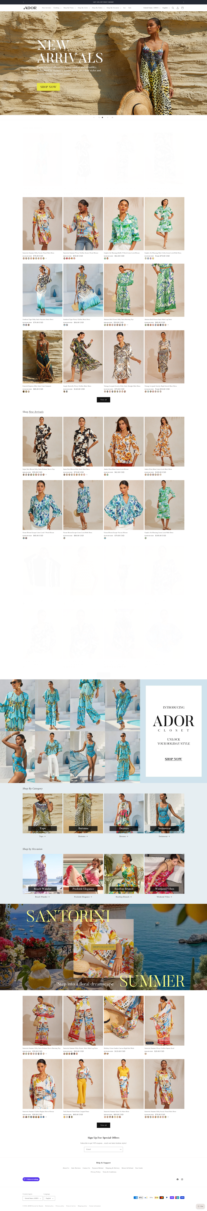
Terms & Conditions (109, 1172)
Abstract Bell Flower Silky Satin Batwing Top (118, 319)
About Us (66, 1168)
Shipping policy (82, 1206)
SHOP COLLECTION (103, 947)
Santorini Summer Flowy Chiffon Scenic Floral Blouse (80, 253)
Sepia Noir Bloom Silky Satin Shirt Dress (76, 469)
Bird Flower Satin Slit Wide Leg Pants (116, 661)
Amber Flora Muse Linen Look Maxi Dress (158, 469)
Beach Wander (41, 897)
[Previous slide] (94, 117)
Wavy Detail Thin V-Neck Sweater (115, 598)
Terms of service (71, 1206)
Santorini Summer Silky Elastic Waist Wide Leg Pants (80, 1048)
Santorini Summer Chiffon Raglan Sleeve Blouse (38, 1111)
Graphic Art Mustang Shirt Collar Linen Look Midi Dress (163, 253)
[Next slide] (107, 117)
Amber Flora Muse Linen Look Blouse (116, 469)
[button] (57, 8)
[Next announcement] (183, 2)
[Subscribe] (120, 1149)
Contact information (95, 1206)
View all (103, 400)
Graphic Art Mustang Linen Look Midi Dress (159, 532)
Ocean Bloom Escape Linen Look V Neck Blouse (38, 532)
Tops (41, 836)
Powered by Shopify (37, 1206)
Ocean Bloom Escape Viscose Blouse (116, 532)
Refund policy (49, 1206)
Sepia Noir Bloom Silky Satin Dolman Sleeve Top (39, 469)
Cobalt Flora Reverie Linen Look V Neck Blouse (160, 598)
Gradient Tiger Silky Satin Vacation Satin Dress (38, 319)
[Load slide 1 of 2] (99, 117)
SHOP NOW (103, 731)
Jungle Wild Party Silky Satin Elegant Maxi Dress (39, 188)
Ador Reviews (76, 1168)
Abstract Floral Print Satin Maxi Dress (75, 188)
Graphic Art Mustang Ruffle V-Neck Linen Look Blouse (122, 253)
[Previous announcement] (23, 2)
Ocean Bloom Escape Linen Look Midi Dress (77, 532)
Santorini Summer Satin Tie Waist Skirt (116, 1111)
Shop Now (103, 63)
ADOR (29, 1206)
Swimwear (163, 836)
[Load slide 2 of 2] (102, 117)
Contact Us (86, 1168)
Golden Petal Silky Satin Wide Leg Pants (158, 188)
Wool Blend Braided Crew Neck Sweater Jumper (78, 598)
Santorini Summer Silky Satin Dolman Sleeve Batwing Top (41, 1048)
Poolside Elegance (82, 897)
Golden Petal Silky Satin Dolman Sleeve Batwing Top (121, 188)
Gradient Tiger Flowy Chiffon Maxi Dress (76, 319)
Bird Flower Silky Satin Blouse (73, 661)
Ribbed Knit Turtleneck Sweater (33, 598)
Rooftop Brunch (122, 897)
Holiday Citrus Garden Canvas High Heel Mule (119, 1048)
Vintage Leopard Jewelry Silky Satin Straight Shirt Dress (122, 386)
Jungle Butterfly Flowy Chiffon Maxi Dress (77, 386)
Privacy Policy (96, 1172)
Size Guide (139, 1168)
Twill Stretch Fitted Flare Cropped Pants (76, 1111)
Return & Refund (127, 1168)
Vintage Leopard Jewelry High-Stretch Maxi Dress (161, 386)
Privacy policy (60, 1206)
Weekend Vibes (163, 897)
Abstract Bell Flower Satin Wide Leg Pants (158, 319)
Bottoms (81, 836)
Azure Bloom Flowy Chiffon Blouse (156, 661)
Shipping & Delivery (113, 1168)
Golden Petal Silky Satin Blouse (33, 661)
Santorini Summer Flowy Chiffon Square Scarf (159, 1048)
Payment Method (97, 1168)
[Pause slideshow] (113, 117)
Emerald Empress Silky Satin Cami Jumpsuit (37, 386)
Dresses (122, 836)
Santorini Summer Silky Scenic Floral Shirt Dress (38, 253)
